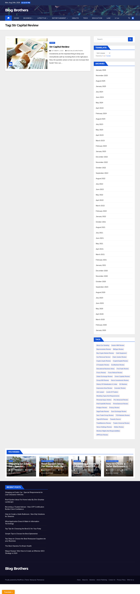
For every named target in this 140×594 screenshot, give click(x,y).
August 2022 (100, 178)
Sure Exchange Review (118, 411)
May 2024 (99, 103)
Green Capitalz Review (122, 376)
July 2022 (99, 184)
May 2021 (99, 243)
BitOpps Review (118, 349)
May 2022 (99, 195)
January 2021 (101, 265)
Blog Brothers (16, 10)
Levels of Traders (112, 392)
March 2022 (100, 206)
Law (108, 18)
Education (97, 18)
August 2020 (100, 292)
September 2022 (102, 173)
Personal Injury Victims (104, 400)
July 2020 (99, 298)
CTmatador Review (103, 365)
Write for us (130, 580)
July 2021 (99, 233)
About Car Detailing (103, 345)
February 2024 (101, 113)
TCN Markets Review (123, 415)
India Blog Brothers (75, 50)
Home (16, 18)
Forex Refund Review (115, 372)
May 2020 (99, 309)
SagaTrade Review (103, 411)
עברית (117, 18)
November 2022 (102, 162)
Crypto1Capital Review (120, 361)
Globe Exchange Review (104, 376)
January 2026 (101, 70)
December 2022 (102, 157)
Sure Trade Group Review (105, 415)
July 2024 (99, 92)
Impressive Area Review (104, 388)
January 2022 (101, 216)
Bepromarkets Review (104, 349)
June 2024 (100, 97)
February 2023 (101, 146)
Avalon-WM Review (118, 345)
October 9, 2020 (57, 50)
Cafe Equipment (121, 353)
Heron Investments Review (120, 380)
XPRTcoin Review (102, 435)
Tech (85, 18)
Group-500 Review (103, 380)
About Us (85, 580)
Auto (10, 461)
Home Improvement (47, 461)
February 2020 (101, 325)
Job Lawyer (100, 392)
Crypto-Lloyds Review (104, 361)
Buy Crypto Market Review (105, 353)
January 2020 (101, 330)
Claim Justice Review (119, 357)
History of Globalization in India (107, 384)
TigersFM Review (102, 419)
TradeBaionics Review (104, 423)
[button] (129, 18)
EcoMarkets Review (117, 365)
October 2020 (101, 281)
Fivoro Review (101, 372)
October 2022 (101, 168)
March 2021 (100, 254)
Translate (108, 55)
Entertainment (59, 18)
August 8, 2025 (81, 470)
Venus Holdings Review (104, 427)
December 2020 (102, 271)
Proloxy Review (114, 407)
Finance (52, 42)
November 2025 (102, 75)
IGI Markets (123, 384)
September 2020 (102, 287)
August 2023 (100, 119)
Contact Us (112, 580)
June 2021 (100, 238)
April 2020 (100, 314)
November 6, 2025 (50, 470)
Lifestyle (42, 18)
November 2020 (102, 276)
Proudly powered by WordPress (14, 580)
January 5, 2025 (114, 470)
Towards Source (115, 419)
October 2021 (101, 222)
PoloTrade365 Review (104, 403)
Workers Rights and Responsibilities (108, 431)
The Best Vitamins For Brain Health (18, 546)
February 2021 (101, 260)
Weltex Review (119, 427)
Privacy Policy (121, 580)
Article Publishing (102, 580)
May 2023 (99, 130)
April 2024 (100, 108)
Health (75, 18)
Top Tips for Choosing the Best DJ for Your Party (23, 529)
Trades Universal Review (121, 423)
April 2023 (100, 135)
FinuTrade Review (123, 368)
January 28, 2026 (17, 470)
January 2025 (101, 86)
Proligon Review (102, 407)
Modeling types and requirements (108, 396)
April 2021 (100, 249)
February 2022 (101, 211)
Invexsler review (119, 388)
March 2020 (100, 319)
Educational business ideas (105, 368)
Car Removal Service (103, 357)
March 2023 (100, 140)
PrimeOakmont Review (120, 403)
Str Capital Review (59, 46)
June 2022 (100, 189)
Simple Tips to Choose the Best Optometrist (21, 534)
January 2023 (101, 151)
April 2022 (100, 200)
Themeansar (40, 580)
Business (27, 18)
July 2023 (99, 124)
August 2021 (100, 227)
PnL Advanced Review (121, 400)
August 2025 (100, 81)
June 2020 (100, 303)
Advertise (92, 580)
